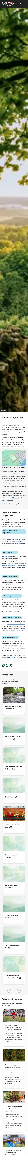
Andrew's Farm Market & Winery (13, 541)
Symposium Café (7, 556)
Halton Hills (8, 504)
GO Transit (15, 498)
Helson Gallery (8, 580)
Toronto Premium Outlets (14, 602)
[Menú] (25, 4)
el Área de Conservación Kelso (16, 624)
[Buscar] (21, 4)
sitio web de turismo (9, 657)
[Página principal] (8, 4)
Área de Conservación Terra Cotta (13, 631)
